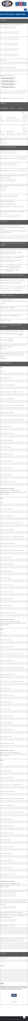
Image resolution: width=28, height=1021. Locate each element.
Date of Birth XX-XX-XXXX (6, 378)
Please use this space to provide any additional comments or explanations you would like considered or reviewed (13, 939)
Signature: (2, 965)
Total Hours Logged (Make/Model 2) (7, 412)
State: (1, 49)
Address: (2, 38)
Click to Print (14, 1001)
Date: (21, 957)
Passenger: (25, 117)
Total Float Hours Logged (5, 447)
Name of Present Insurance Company (9, 333)
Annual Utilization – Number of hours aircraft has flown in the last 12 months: (13, 186)
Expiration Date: (3, 339)
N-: (1, 117)
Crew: (23, 112)
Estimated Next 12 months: (6, 196)
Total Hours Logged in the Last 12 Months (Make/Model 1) (11, 405)
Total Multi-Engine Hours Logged (7, 433)
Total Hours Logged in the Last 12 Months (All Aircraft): (11, 391)
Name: (1, 371)
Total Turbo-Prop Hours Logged (6, 454)
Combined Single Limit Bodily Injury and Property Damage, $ (13, 249)
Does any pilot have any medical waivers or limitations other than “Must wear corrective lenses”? (13, 892)
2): (1, 164)
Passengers (2, 257)
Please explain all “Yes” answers (7, 925)
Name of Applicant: (4, 957)
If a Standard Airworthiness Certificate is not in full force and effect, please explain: (13, 176)
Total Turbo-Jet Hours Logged (6, 460)
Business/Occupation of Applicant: (7, 67)
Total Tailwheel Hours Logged (6, 440)
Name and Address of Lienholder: (7, 307)
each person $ (3, 269)
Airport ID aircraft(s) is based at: (7, 201)
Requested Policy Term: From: (7, 75)
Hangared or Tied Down (5, 206)
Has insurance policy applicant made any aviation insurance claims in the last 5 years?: (13, 345)
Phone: (1, 32)
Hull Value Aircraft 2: (5, 288)
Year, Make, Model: (10, 117)
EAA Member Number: (5, 98)
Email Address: (3, 60)
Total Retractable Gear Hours (6, 426)
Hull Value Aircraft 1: (5, 280)
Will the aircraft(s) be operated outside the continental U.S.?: (13, 211)
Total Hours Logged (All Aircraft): (7, 385)
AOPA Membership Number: (6, 92)
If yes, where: (4, 216)
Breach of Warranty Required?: (7, 315)
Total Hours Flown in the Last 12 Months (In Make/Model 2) (12, 419)
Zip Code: (2, 54)
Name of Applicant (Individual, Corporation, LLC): (11, 24)
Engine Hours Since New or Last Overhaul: (9, 158)
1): (1, 152)
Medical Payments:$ (4, 266)
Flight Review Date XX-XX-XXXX (7, 481)
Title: (12, 957)
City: (1, 44)
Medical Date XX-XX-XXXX (6, 474)
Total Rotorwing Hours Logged (6, 467)
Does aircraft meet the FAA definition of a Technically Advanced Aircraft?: (14, 139)
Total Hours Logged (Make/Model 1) (7, 398)
